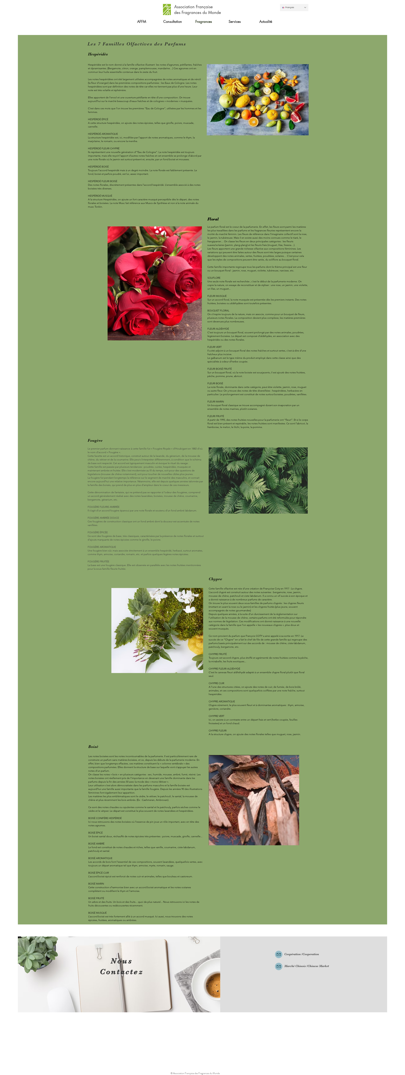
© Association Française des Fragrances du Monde (195, 1073)
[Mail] (278, 954)
